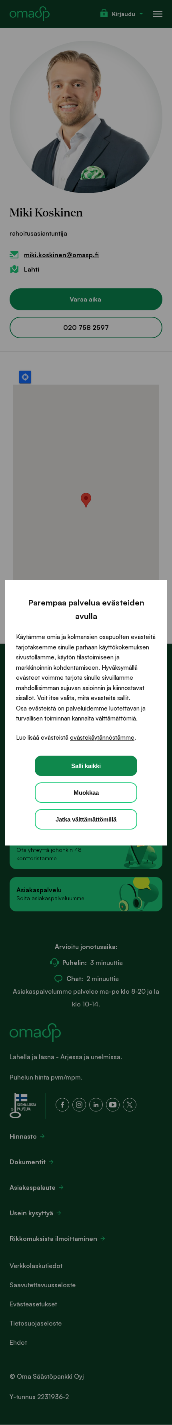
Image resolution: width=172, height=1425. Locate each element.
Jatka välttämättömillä (86, 819)
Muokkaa (86, 792)
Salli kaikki (86, 765)
